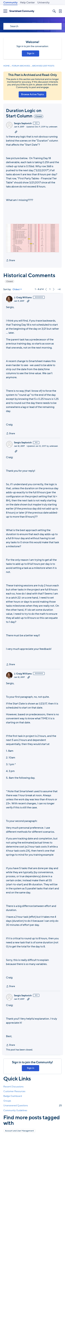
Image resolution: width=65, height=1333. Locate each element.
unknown (53, 126)
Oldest (16, 289)
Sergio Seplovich (23, 123)
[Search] (54, 11)
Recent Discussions (13, 1086)
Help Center (27, 2)
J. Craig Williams (23, 297)
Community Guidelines (15, 1110)
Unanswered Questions (32, 1105)
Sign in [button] (30, 53)
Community (10, 2)
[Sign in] (60, 11)
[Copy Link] (16, 131)
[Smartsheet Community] (21, 11)
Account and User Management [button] (19, 1130)
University (43, 2)
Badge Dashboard (12, 1096)
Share (10, 260)
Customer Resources (14, 1091)
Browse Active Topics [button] (32, 94)
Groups (7, 1100)
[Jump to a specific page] (59, 289)
